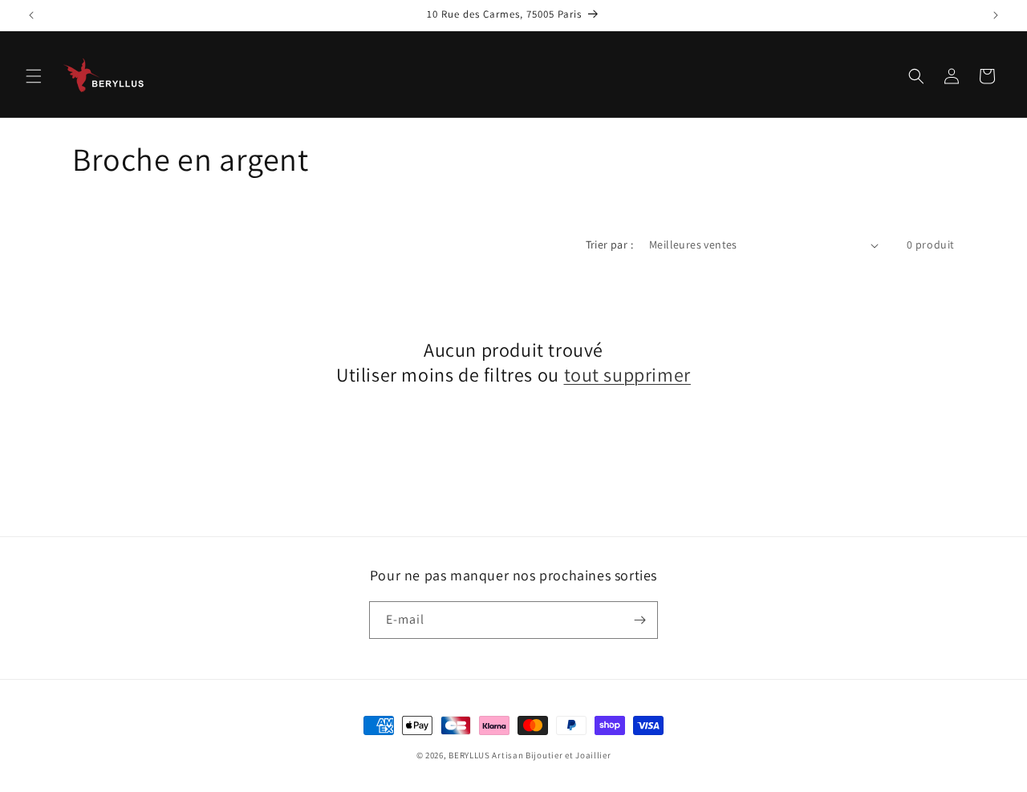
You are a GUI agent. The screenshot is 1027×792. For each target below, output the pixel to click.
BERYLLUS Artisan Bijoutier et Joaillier (530, 755)
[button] (33, 76)
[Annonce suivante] (995, 15)
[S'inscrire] (639, 620)
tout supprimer (627, 374)
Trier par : (609, 244)
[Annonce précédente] (31, 15)
